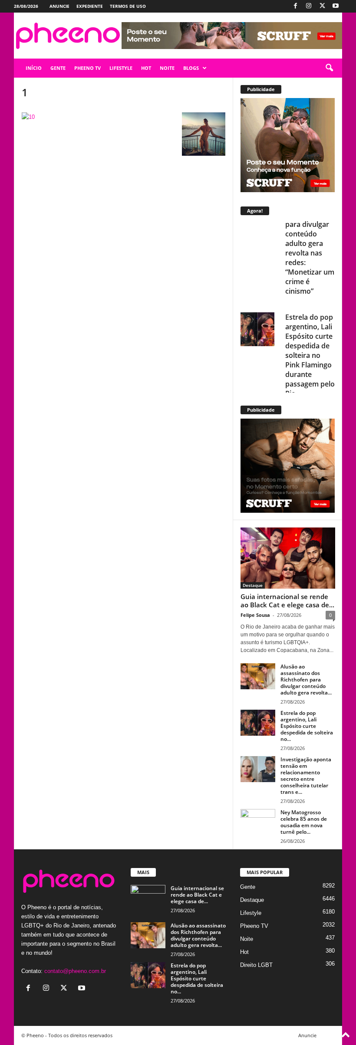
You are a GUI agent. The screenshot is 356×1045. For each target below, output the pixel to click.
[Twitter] (322, 6)
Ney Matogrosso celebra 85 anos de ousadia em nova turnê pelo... (303, 822)
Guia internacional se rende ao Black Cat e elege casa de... (287, 600)
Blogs (191, 68)
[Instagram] (308, 6)
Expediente (89, 6)
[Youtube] (335, 6)
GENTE (58, 68)
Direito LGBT (256, 965)
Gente (247, 887)
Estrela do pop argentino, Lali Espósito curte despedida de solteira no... (306, 726)
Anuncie (59, 6)
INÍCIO (34, 68)
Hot (244, 952)
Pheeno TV (254, 926)
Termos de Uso (128, 6)
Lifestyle (250, 913)
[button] (329, 68)
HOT (146, 68)
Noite (246, 939)
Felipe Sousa (255, 615)
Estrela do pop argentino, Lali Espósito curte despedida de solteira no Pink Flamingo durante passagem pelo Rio (310, 268)
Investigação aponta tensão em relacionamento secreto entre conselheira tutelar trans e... (305, 776)
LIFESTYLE (120, 68)
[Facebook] (295, 6)
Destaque (253, 585)
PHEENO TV (87, 68)
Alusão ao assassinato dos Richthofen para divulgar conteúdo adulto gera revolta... (306, 679)
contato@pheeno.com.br (75, 971)
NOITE (167, 68)
